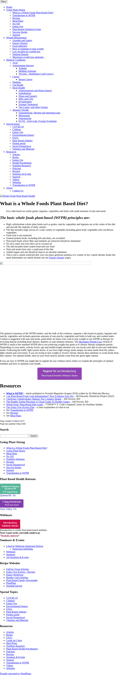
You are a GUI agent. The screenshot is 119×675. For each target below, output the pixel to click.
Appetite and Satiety (22, 40)
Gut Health (17, 85)
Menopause (24, 115)
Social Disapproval (21, 146)
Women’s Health (20, 110)
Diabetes (16, 82)
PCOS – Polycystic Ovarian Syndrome (38, 121)
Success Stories (19, 32)
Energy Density (20, 43)
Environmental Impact (23, 135)
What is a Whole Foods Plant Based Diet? (32, 12)
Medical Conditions (15, 60)
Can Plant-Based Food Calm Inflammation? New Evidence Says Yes (39, 396)
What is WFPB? (14, 393)
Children (16, 129)
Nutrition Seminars (15, 459)
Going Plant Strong (15, 10)
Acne (15, 62)
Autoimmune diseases (23, 65)
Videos (15, 179)
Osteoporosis (25, 118)
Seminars (10, 554)
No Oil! (16, 23)
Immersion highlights (22, 549)
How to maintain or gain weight (28, 48)
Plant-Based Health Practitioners (22, 648)
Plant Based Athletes (22, 140)
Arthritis (23, 68)
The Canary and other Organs (33, 107)
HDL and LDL (26, 99)
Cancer (15, 76)
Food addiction (19, 46)
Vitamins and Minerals (23, 149)
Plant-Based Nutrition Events (26, 29)
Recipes (16, 18)
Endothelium (25, 93)
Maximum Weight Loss (90, 341)
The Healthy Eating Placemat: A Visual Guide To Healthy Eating (38, 401)
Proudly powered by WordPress (15, 673)
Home (9, 7)
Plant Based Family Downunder (22, 580)
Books (15, 157)
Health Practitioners (22, 163)
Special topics (13, 124)
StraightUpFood (14, 586)
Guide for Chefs (14, 640)
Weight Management (16, 37)
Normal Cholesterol (28, 104)
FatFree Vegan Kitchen (17, 569)
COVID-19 (18, 126)
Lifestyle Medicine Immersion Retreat (24, 546)
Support (16, 35)
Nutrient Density (20, 54)
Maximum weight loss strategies (28, 57)
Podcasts (16, 168)
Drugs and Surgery (28, 96)
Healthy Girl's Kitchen (17, 577)
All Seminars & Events (17, 557)
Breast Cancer (25, 79)
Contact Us (17, 190)
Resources (11, 151)
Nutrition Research (21, 165)
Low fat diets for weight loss (26, 51)
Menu (3, 1)
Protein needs (19, 143)
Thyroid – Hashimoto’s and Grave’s (36, 74)
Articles (16, 154)
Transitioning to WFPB (23, 15)
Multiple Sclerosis (27, 71)
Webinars (10, 551)
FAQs (15, 138)
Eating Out (17, 26)
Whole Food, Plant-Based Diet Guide (24, 404)
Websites (16, 182)
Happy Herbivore (14, 574)
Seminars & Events (21, 174)
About (9, 188)
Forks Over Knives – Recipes (20, 572)
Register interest (9, 535)
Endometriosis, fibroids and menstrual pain (39, 112)
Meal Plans (17, 21)
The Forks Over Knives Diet (20, 407)
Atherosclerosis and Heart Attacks (35, 90)
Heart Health (18, 87)
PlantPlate (11, 583)
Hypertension (25, 101)
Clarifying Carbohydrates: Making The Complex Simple (33, 399)
